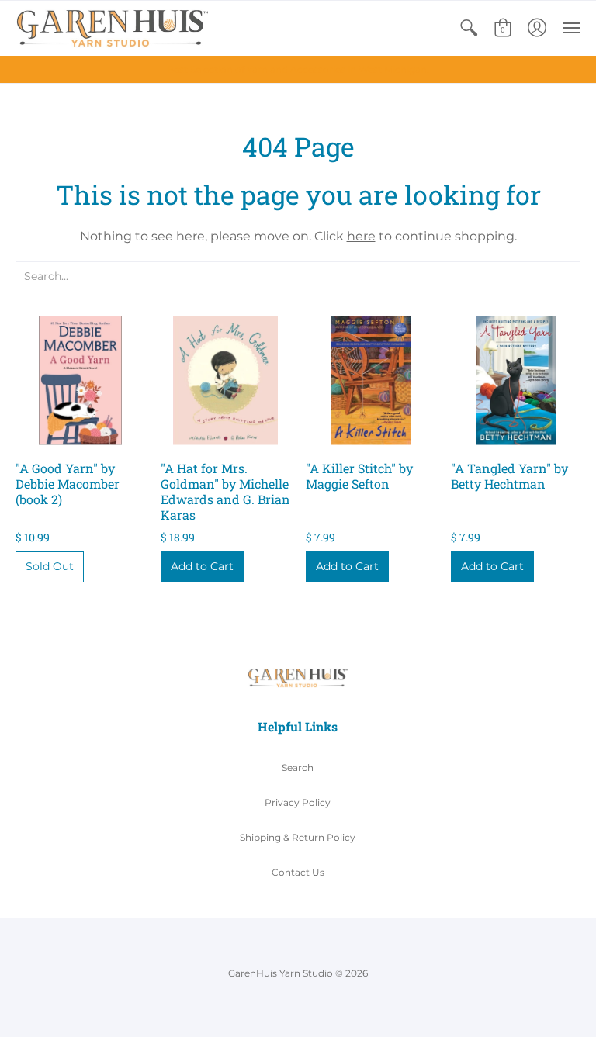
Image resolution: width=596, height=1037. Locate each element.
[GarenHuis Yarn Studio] (113, 28)
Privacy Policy (298, 802)
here (361, 236)
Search (298, 767)
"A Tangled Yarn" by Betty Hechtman (509, 476)
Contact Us (298, 872)
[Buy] (80, 380)
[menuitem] (469, 28)
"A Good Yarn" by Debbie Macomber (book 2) (68, 483)
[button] (469, 28)
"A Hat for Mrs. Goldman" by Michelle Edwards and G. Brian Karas (225, 491)
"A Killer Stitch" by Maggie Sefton (359, 476)
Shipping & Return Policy (297, 837)
